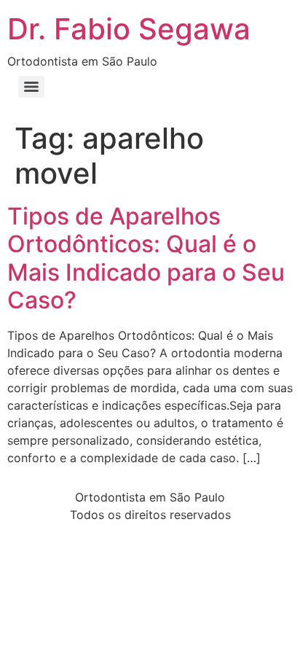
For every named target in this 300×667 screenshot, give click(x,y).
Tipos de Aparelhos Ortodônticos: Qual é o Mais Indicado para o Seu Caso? (146, 258)
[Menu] (31, 87)
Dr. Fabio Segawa (128, 29)
